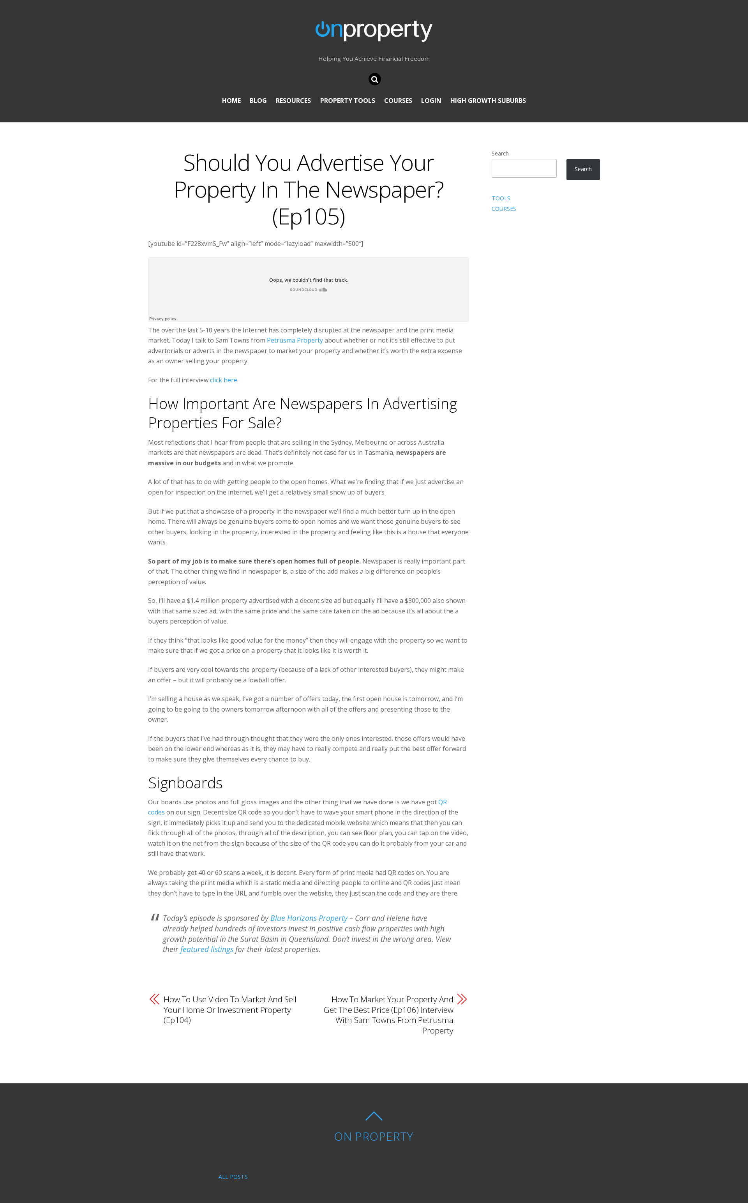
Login (431, 100)
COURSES (504, 208)
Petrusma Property (295, 340)
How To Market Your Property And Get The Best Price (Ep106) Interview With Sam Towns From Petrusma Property (388, 1014)
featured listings (206, 949)
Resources (293, 100)
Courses (398, 100)
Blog (258, 100)
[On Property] (374, 35)
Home (231, 100)
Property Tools (347, 100)
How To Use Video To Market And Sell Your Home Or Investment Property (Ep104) (230, 1009)
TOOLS (501, 198)
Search (500, 153)
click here (223, 380)
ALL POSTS (233, 1176)
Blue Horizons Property (309, 918)
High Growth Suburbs (488, 100)
